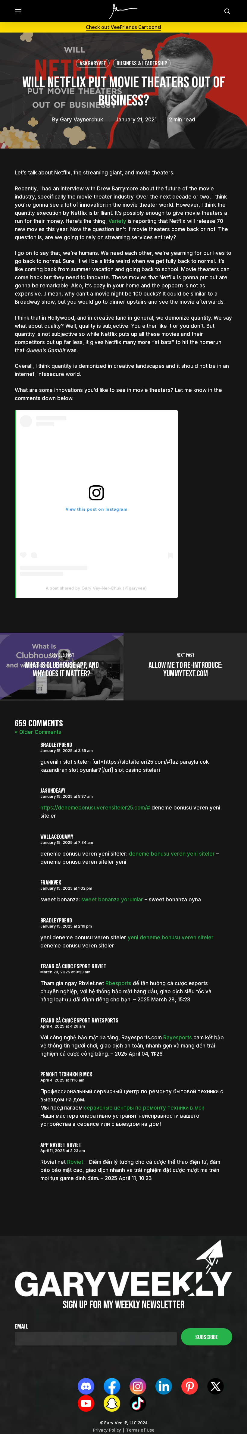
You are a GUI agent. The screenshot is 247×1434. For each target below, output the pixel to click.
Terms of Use (139, 1430)
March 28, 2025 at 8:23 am (65, 971)
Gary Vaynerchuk (81, 120)
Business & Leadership (142, 63)
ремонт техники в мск (66, 1074)
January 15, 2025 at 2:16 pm (66, 926)
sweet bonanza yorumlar (112, 900)
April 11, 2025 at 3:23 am (62, 1150)
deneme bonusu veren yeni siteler (172, 854)
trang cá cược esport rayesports (79, 1020)
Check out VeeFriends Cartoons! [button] (123, 27)
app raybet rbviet (60, 1144)
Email (21, 1326)
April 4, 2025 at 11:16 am (62, 1080)
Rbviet (75, 1162)
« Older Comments (38, 732)
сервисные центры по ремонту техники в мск (144, 1108)
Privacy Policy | (109, 1430)
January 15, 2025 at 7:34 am (66, 842)
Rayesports (177, 1038)
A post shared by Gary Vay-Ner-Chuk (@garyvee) (96, 588)
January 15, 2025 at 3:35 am (66, 750)
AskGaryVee (93, 63)
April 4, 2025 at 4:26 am (62, 1026)
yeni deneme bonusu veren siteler (171, 938)
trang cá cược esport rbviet (73, 966)
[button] (18, 11)
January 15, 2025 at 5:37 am (66, 796)
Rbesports (118, 983)
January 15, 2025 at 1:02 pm (66, 888)
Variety (117, 221)
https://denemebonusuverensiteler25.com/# (95, 808)
